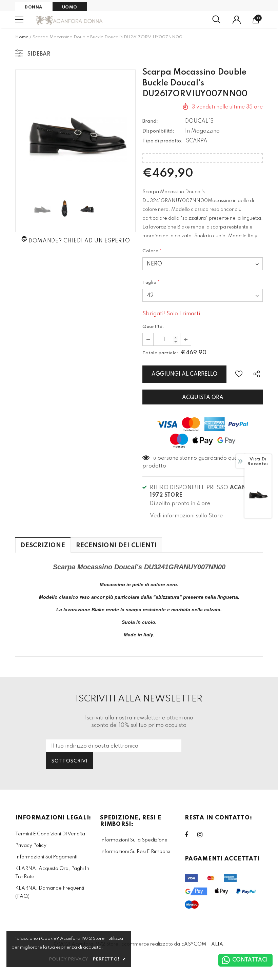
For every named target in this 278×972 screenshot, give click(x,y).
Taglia (151, 282)
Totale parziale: (160, 353)
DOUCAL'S (199, 121)
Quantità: (153, 326)
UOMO (69, 7)
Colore (152, 251)
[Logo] (69, 20)
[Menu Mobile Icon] (19, 20)
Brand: (150, 121)
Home (21, 37)
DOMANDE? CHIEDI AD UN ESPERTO (79, 241)
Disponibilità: (158, 131)
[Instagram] (203, 835)
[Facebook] (191, 835)
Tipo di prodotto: (162, 141)
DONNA (33, 7)
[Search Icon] (216, 20)
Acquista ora (202, 397)
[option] (75, 129)
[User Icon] (237, 20)
